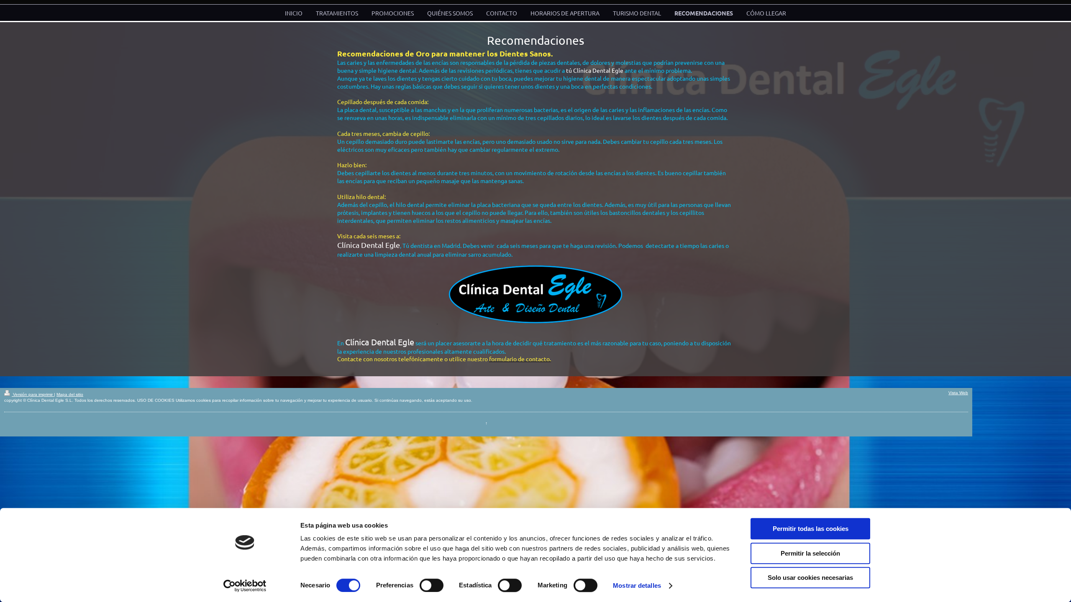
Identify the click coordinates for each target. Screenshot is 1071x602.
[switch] (431, 585)
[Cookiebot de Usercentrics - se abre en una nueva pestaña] (245, 585)
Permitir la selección (810, 553)
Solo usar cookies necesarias (810, 577)
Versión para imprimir (33, 394)
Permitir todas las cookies (810, 528)
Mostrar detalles (637, 585)
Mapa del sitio (69, 394)
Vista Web (958, 392)
